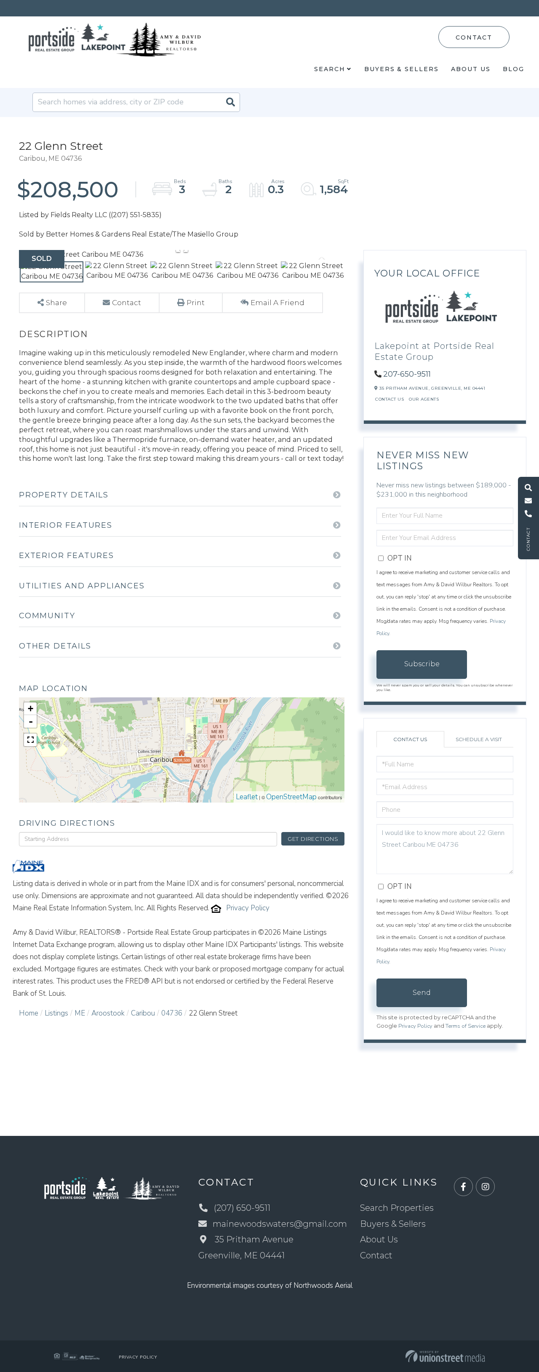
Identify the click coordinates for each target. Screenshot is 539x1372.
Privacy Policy (248, 908)
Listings (56, 1013)
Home (28, 1013)
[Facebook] (463, 1187)
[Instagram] (485, 1187)
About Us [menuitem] (470, 69)
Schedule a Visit (479, 739)
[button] (230, 102)
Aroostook (108, 1013)
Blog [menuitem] (513, 69)
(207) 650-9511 (242, 1208)
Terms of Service (466, 1026)
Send (422, 993)
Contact (474, 37)
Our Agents (424, 399)
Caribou (143, 1013)
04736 (171, 1013)
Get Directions (313, 838)
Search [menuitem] (329, 69)
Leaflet (247, 797)
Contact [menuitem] (376, 1255)
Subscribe (422, 664)
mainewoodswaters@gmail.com (280, 1224)
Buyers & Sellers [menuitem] (401, 69)
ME (80, 1013)
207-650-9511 (407, 374)
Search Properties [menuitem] (397, 1208)
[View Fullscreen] (30, 740)
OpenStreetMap (291, 797)
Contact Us (389, 399)
